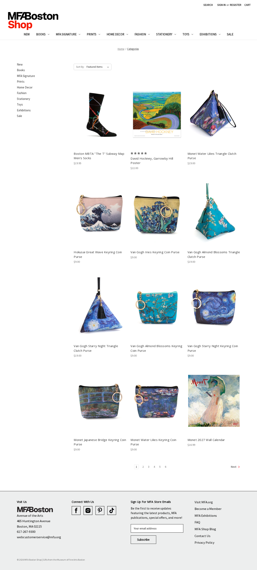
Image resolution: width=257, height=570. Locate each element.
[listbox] (98, 67)
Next (234, 467)
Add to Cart (100, 118)
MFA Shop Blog (205, 529)
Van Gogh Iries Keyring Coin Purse (155, 252)
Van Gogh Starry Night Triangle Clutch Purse (96, 348)
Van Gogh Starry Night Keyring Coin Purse (213, 348)
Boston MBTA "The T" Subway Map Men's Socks (99, 156)
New (27, 34)
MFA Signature (66, 34)
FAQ (197, 522)
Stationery (164, 34)
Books (41, 34)
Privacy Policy (204, 542)
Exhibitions (208, 34)
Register (235, 5)
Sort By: (80, 67)
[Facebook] (76, 510)
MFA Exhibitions (206, 515)
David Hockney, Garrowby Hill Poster (152, 160)
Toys (186, 34)
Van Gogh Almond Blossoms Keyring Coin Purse (156, 348)
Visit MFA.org (204, 502)
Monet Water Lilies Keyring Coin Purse (153, 442)
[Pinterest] (99, 510)
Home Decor (115, 34)
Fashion (140, 34)
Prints (91, 34)
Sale (230, 34)
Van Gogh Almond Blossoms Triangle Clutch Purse (214, 254)
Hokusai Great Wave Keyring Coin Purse (98, 254)
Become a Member (208, 508)
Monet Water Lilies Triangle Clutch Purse (212, 156)
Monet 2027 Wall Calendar (206, 440)
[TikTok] (111, 510)
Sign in (221, 5)
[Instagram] (88, 510)
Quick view (99, 111)
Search (208, 5)
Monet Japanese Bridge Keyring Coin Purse (100, 442)
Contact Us (202, 536)
